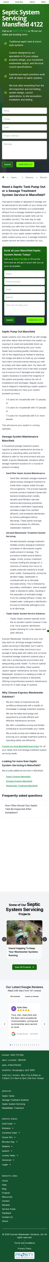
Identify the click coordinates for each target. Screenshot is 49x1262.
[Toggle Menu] (48, 631)
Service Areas (8, 1209)
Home (5, 1180)
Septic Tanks (8, 1096)
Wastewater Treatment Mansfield (21, 785)
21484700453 (14, 1065)
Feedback (6, 1213)
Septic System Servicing (13, 1104)
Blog (4, 1189)
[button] (24, 809)
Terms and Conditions (24, 1243)
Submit (7, 164)
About (5, 1221)
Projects (6, 1193)
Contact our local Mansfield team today (20, 746)
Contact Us (7, 1217)
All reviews (15, 996)
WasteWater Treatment (13, 1108)
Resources (7, 1197)
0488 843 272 (25, 164)
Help (4, 1184)
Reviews (6, 1205)
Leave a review (32, 996)
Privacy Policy (24, 1248)
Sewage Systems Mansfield (19, 781)
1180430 (22, 1060)
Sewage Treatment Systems (15, 1100)
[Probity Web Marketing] (24, 1255)
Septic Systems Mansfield (18, 776)
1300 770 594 (20, 31)
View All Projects (23, 967)
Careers (6, 1201)
